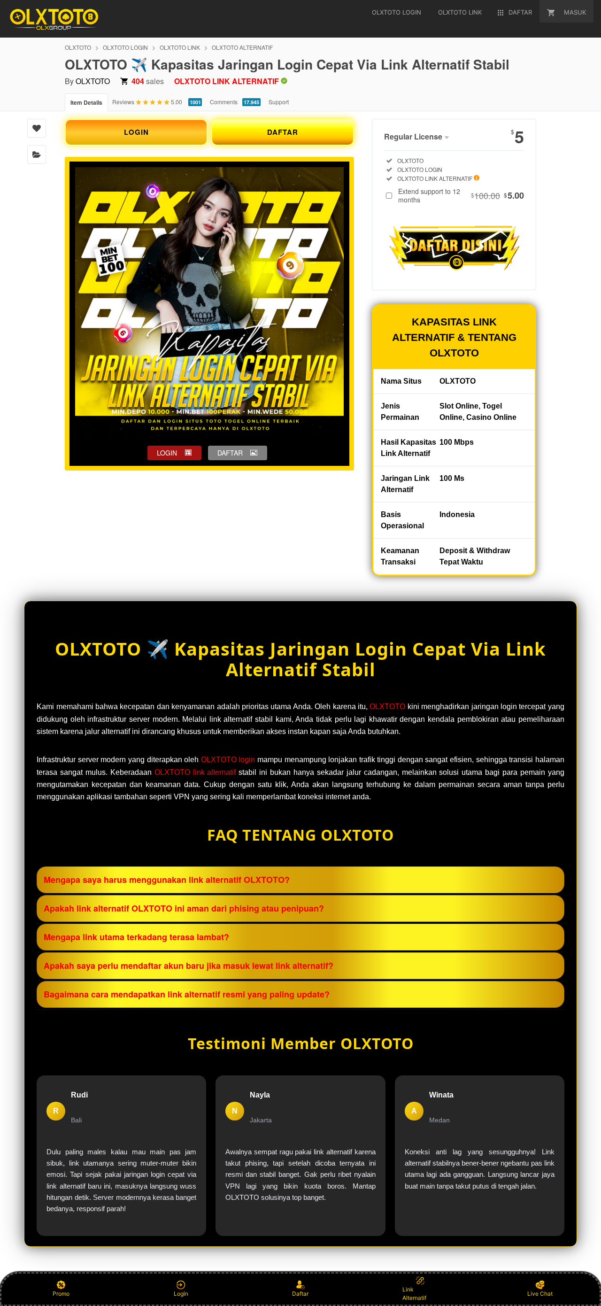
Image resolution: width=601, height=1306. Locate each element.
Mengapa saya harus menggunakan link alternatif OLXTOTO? (167, 879)
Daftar (300, 1293)
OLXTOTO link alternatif (195, 772)
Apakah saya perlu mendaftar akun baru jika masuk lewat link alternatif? (188, 965)
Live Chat (540, 1293)
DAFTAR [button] (230, 452)
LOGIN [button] (167, 452)
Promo (61, 1293)
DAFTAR (282, 132)
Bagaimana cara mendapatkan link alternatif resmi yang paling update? (187, 994)
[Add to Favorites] (36, 128)
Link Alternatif (414, 1293)
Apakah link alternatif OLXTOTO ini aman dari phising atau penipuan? (184, 908)
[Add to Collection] (36, 154)
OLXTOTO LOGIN (125, 47)
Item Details (86, 102)
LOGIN (136, 132)
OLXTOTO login (228, 760)
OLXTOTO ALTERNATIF (242, 47)
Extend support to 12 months (461, 195)
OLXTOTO (78, 47)
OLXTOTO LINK (180, 47)
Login (181, 1293)
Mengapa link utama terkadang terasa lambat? (136, 937)
